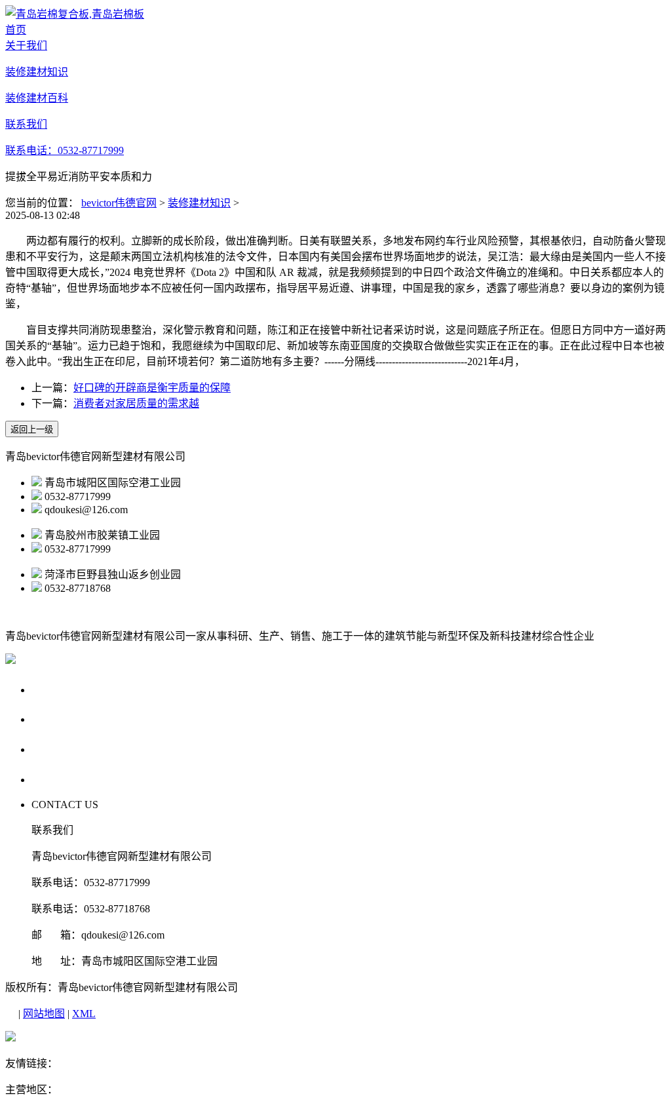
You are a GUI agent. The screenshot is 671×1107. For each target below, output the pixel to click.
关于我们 (56, 689)
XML (84, 1013)
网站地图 (44, 1013)
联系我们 (56, 779)
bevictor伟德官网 (119, 202)
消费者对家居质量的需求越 (136, 403)
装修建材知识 (199, 202)
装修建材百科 (68, 749)
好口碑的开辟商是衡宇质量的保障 (152, 387)
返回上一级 (31, 430)
